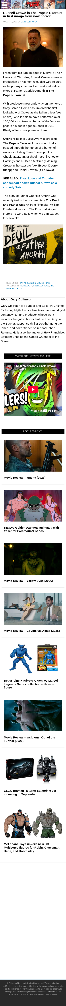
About (39, 948)
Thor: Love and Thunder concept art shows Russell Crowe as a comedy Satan (30, 183)
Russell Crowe (41, 286)
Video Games (39, 932)
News (47, 283)
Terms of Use (52, 992)
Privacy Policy (14, 994)
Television (39, 922)
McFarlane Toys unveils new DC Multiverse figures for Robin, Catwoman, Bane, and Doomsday (32, 847)
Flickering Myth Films (39, 943)
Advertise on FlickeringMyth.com (39, 958)
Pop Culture (39, 912)
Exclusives (39, 906)
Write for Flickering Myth (39, 964)
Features (39, 891)
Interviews (39, 901)
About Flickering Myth (39, 953)
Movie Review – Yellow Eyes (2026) (28, 580)
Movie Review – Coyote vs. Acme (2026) (32, 630)
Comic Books (39, 927)
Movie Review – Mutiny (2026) (24, 477)
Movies (40, 283)
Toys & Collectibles (39, 938)
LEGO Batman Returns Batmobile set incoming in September (30, 792)
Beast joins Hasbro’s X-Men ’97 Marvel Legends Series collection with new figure (31, 684)
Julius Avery (26, 286)
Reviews (39, 886)
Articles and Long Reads (39, 896)
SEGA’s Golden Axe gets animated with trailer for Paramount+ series (31, 529)
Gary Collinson (27, 283)
